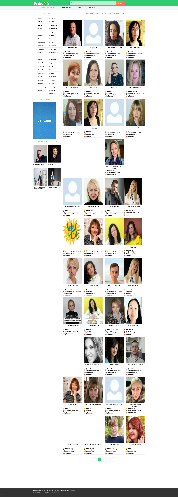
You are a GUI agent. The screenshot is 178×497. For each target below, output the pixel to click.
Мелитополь (41, 73)
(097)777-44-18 (116, 53)
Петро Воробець (72, 48)
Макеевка (41, 39)
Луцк (52, 66)
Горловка (53, 56)
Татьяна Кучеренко (72, 444)
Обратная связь (65, 490)
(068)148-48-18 (74, 53)
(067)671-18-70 (95, 53)
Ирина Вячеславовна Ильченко (135, 405)
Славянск (53, 76)
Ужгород (40, 80)
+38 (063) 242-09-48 (96, 212)
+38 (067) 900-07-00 (117, 291)
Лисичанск (41, 90)
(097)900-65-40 (137, 370)
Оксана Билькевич (135, 87)
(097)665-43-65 (95, 93)
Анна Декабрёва (93, 48)
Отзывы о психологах (39, 490)
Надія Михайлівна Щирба (93, 444)
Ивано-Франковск (43, 63)
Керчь (52, 73)
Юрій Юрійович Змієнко (135, 365)
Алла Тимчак (72, 127)
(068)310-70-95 (116, 370)
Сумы (39, 52)
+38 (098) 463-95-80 (96, 252)
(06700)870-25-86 (75, 212)
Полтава (40, 46)
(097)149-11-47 (95, 450)
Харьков (53, 18)
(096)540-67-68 (116, 410)
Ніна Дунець (93, 87)
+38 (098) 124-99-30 (117, 450)
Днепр (52, 21)
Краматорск (54, 70)
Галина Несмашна (135, 48)
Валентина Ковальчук (72, 87)
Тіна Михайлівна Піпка (72, 206)
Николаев (41, 32)
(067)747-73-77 (135, 252)
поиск (121, 3)
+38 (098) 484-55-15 (117, 252)
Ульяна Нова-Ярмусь (72, 246)
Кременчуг (53, 63)
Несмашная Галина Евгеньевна (93, 127)
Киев (39, 18)
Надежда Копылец (72, 286)
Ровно (40, 59)
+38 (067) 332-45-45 (138, 93)
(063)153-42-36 (137, 410)
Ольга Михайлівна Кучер (114, 48)
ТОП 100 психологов (47, 8)
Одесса (40, 21)
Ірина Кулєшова (133, 286)
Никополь (41, 76)
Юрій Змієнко (114, 206)
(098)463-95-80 (74, 410)
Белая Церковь (42, 70)
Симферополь (42, 42)
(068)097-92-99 (116, 172)
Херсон (52, 42)
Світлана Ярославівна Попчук (72, 326)
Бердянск (53, 80)
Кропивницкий (55, 59)
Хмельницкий (54, 52)
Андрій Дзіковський (114, 286)
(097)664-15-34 (116, 133)
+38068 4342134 (74, 93)
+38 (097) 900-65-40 (117, 212)
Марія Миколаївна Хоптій (93, 365)
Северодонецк (42, 87)
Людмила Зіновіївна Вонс (114, 404)
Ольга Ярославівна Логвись (114, 127)
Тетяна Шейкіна (114, 444)
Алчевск (40, 83)
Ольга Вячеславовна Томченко (133, 246)
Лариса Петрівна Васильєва (93, 404)
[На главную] (41, 3)
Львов (40, 28)
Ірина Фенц (114, 87)
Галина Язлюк (93, 286)
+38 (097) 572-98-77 (75, 133)
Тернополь (41, 66)
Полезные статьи (66, 8)
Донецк (40, 25)
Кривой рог (54, 28)
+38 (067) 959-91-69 (75, 291)
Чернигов (53, 46)
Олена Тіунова (93, 246)
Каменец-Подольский (52, 92)
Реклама (57, 490)
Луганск (40, 35)
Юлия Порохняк (114, 325)
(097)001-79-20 (135, 212)
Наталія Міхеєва (114, 246)
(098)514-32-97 (74, 450)
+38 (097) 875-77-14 (75, 252)
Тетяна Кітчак (114, 365)
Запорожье (54, 25)
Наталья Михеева (93, 325)
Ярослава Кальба (93, 206)
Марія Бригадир (135, 127)
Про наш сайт (49, 490)
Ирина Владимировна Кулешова (133, 207)
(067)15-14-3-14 (137, 53)
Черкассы (41, 49)
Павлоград (54, 83)
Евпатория (53, 87)
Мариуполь (54, 32)
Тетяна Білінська (135, 444)
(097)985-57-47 (74, 331)
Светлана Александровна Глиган (114, 167)
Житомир (53, 49)
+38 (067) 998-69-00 (138, 450)
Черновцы (41, 56)
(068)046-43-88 (95, 370)
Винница (53, 35)
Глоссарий (92, 8)
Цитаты (80, 8)
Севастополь (54, 39)
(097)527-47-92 (137, 133)
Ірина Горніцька (133, 325)
